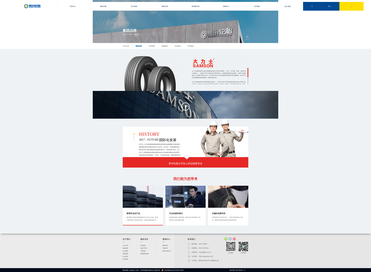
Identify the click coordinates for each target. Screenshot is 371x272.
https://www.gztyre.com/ (206, 256)
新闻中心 (226, 6)
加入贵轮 (288, 6)
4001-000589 (203, 244)
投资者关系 (195, 6)
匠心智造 (134, 6)
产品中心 (73, 6)
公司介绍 (126, 46)
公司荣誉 (152, 46)
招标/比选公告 (167, 251)
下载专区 (143, 251)
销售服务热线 (144, 254)
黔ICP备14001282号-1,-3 (237, 270)
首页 (124, 34)
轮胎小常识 (143, 248)
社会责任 (177, 46)
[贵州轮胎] (32, 8)
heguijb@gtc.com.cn (205, 252)
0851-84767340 (204, 248)
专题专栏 (165, 248)
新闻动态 (165, 245)
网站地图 (125, 270)
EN (329, 6)
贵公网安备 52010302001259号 (174, 270)
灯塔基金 (190, 46)
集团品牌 (139, 46)
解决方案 (103, 6)
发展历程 (165, 46)
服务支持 (165, 6)
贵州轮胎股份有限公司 (147, 270)
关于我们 (257, 6)
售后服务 (143, 245)
